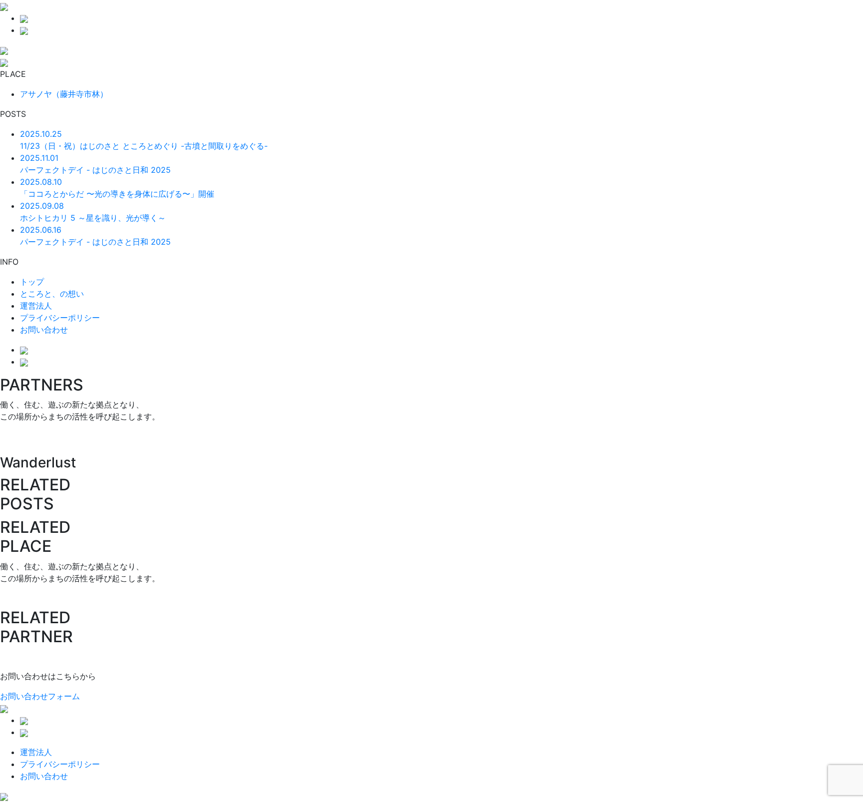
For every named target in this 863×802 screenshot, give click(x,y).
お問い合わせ (44, 330)
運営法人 (36, 306)
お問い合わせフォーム (40, 696)
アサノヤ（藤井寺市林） (64, 94)
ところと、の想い (52, 294)
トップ (32, 282)
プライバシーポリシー (60, 318)
